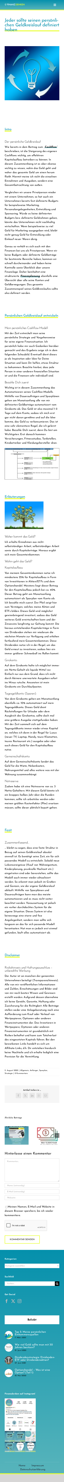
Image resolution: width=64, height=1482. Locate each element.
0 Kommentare (21, 1073)
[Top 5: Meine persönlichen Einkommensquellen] (9, 1333)
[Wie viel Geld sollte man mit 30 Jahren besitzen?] (9, 1345)
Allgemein (24, 1070)
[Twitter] (13, 1301)
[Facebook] (7, 1301)
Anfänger (34, 1070)
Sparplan (43, 1070)
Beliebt (32, 1319)
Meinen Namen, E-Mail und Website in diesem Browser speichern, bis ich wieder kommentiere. (29, 1211)
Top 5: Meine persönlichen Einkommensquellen (30, 1333)
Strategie (9, 1073)
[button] (7, 1135)
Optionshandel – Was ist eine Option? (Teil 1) (32, 1371)
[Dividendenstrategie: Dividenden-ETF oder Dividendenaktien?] (9, 1358)
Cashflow (51, 147)
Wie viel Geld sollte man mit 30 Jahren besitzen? (34, 1346)
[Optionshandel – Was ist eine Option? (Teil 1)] (9, 1371)
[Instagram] (19, 1301)
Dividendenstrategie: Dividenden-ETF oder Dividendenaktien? (35, 1358)
